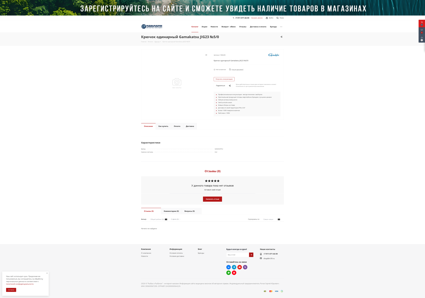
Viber (245, 267)
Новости (144, 256)
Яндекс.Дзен (234, 273)
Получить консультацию (224, 79)
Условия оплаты (176, 253)
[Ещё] (281, 26)
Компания (146, 249)
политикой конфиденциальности (20, 284)
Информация (176, 249)
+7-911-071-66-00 (242, 18)
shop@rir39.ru (269, 258)
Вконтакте (228, 267)
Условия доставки (177, 256)
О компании (146, 253)
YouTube (239, 267)
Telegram (234, 267)
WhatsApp (228, 273)
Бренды (201, 253)
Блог (200, 249)
